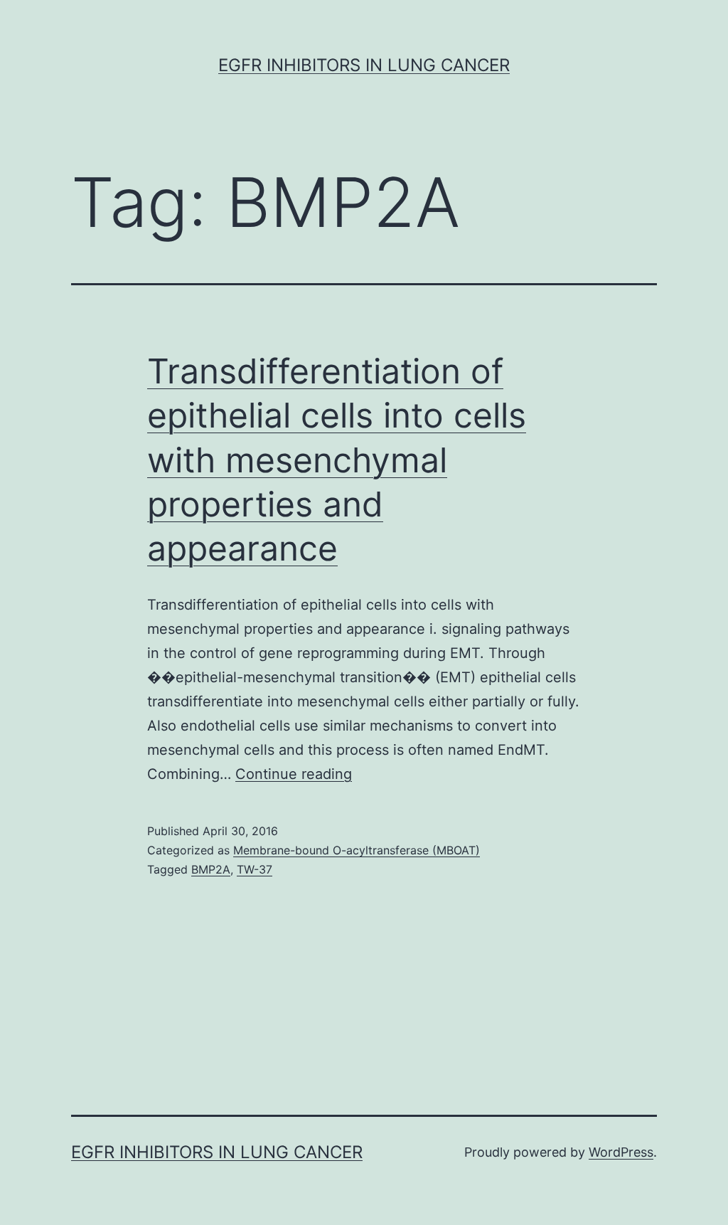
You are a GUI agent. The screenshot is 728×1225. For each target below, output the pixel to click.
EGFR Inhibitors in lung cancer (364, 65)
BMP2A (210, 869)
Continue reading (293, 774)
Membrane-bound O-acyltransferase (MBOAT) (356, 850)
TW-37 (254, 869)
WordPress (621, 1152)
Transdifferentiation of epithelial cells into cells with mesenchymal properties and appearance (336, 460)
